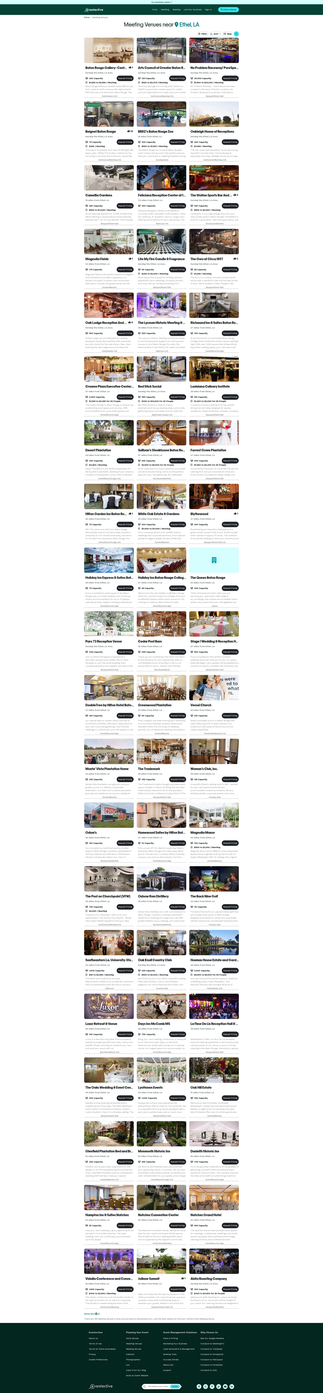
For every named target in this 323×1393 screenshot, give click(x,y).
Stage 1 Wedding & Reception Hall (215, 641)
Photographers (133, 1359)
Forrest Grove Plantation (208, 450)
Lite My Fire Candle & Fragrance (161, 259)
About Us (93, 1338)
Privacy (92, 1354)
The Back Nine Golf (204, 896)
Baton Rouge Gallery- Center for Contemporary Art (122, 68)
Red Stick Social (149, 386)
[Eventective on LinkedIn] (231, 1386)
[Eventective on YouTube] (225, 1386)
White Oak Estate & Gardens (158, 514)
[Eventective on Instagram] (205, 1386)
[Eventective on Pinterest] (212, 1386)
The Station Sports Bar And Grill (213, 195)
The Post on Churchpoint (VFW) (107, 896)
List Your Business (193, 9)
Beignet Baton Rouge (100, 131)
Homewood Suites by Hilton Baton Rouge (167, 832)
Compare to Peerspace (211, 1359)
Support (167, 1370)
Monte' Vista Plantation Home (107, 769)
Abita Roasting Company (209, 1279)
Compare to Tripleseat (211, 1349)
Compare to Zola (208, 1370)
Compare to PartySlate (211, 1365)
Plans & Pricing (170, 1338)
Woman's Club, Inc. (204, 769)
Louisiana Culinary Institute (210, 386)
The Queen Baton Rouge (208, 578)
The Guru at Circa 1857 (207, 259)
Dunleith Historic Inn (205, 1151)
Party (154, 9)
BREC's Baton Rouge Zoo (155, 131)
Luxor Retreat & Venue (101, 1024)
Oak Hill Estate (201, 1087)
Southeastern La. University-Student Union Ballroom (122, 960)
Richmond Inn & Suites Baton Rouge (216, 323)
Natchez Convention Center (158, 1215)
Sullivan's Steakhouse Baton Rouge (163, 450)
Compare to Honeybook (211, 1354)
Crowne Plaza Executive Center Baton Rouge (117, 386)
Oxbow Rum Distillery (153, 896)
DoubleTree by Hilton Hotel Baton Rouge (114, 705)
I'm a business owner (160, 2)
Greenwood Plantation (154, 705)
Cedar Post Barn (150, 641)
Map (229, 34)
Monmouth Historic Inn (154, 1151)
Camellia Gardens (98, 195)
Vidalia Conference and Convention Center (117, 1279)
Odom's (91, 832)
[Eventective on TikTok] (218, 1386)
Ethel (87, 17)
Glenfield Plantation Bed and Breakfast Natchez (120, 1151)
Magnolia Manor (203, 832)
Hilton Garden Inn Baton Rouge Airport (113, 514)
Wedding (165, 9)
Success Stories (171, 1359)
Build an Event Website (137, 1375)
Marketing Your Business (175, 1343)
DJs (128, 1365)
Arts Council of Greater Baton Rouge (164, 68)
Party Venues (132, 1338)
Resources (168, 1365)
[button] (236, 33)
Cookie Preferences (98, 1359)
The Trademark (149, 769)
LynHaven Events (150, 1087)
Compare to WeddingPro (212, 1343)
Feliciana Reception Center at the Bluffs (166, 195)
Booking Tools (170, 1354)
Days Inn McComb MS (154, 1024)
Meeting (176, 9)
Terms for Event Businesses (102, 1349)
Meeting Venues (133, 1349)
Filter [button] (204, 34)
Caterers (130, 1354)
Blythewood (199, 514)
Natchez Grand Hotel (206, 1215)
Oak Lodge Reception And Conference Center (119, 323)
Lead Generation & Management (179, 1349)
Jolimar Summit (148, 1279)
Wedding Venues (134, 1343)
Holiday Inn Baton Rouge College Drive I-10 (169, 578)
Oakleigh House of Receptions (212, 131)
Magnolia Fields (97, 259)
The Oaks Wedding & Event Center (110, 1087)
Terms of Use (95, 1343)
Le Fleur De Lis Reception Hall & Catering (220, 1024)
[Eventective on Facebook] (199, 1386)
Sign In (208, 9)
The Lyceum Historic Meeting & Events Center (170, 323)
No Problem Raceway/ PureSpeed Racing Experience (229, 68)
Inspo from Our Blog (136, 1370)
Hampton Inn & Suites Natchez (107, 1215)
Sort (216, 34)
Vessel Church (201, 705)
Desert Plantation (98, 450)
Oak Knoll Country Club (155, 960)
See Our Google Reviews (212, 1338)
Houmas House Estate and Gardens (216, 960)
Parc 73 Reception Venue (103, 641)
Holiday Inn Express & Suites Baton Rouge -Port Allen (122, 578)
